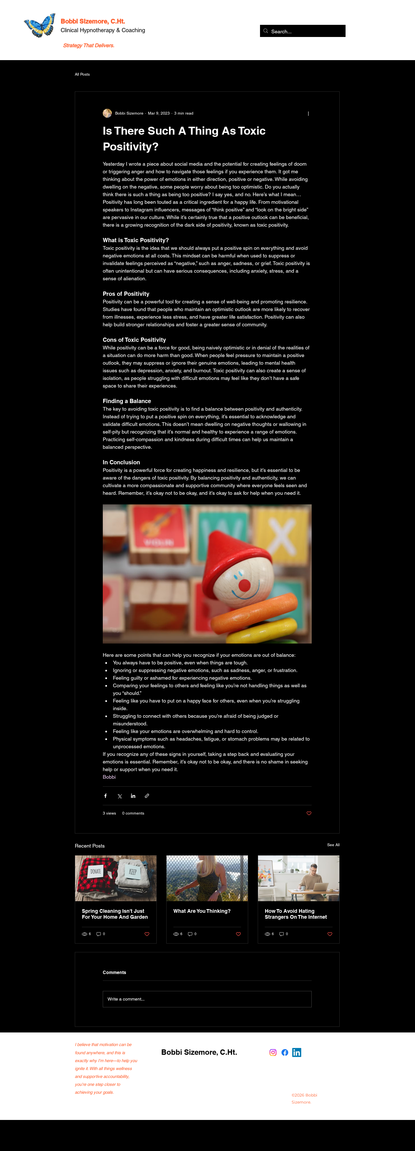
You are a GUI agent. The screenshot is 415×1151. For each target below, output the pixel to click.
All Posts (82, 74)
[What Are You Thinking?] (207, 878)
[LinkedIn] (296, 1052)
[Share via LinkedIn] (133, 795)
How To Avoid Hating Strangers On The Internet (296, 914)
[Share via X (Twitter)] (119, 795)
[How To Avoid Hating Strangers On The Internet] (298, 878)
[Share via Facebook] (105, 795)
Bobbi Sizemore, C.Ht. (93, 21)
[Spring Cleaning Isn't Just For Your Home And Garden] (115, 878)
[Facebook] (284, 1052)
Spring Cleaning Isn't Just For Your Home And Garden (115, 914)
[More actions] (308, 113)
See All (333, 845)
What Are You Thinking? (202, 911)
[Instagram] (273, 1052)
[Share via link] (147, 795)
